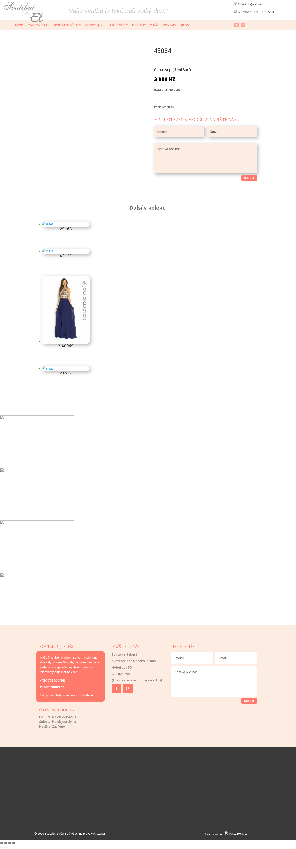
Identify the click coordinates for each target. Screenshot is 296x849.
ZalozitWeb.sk (238, 834)
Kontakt (170, 25)
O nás (154, 25)
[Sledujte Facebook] (236, 25)
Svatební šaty (38, 25)
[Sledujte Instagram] (243, 25)
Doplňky (139, 25)
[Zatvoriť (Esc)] (13, 843)
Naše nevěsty (117, 25)
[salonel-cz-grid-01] (37, 418)
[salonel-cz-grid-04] (37, 471)
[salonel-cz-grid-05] (37, 576)
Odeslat (249, 178)
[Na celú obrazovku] (5, 843)
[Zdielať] (9, 843)
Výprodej (92, 25)
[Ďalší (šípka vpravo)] (5, 847)
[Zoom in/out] (1, 843)
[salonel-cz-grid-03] (37, 523)
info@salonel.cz (255, 4)
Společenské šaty (67, 25)
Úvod (19, 25)
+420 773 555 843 (263, 12)
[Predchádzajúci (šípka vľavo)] (1, 847)
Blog (185, 25)
